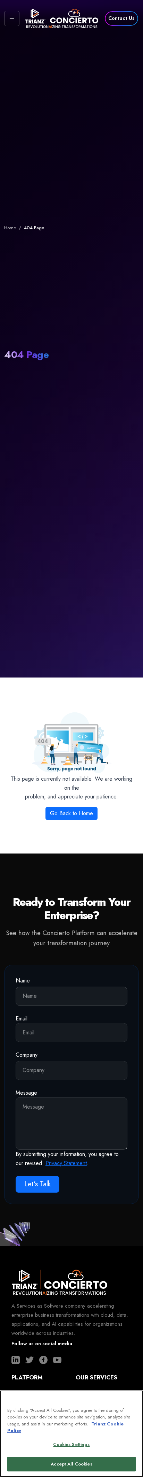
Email (21, 1019)
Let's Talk (37, 1184)
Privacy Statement (66, 1163)
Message (26, 1093)
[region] (71, 1433)
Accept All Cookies (71, 1464)
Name (23, 981)
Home (10, 227)
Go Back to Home (71, 813)
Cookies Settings (71, 1444)
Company (26, 1055)
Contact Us (121, 18)
